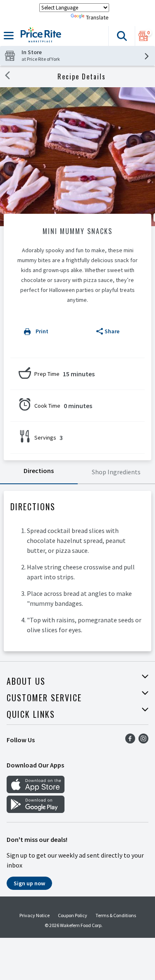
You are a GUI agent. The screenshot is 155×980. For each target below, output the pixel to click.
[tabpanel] (77, 571)
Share (112, 331)
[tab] (39, 472)
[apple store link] (35, 790)
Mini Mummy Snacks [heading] (77, 231)
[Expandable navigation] (8, 35)
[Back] (7, 76)
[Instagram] (143, 741)
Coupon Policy (72, 915)
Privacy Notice (34, 915)
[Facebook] (130, 741)
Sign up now (29, 883)
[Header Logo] (39, 36)
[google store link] (35, 810)
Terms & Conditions (115, 915)
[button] (121, 36)
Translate (97, 17)
